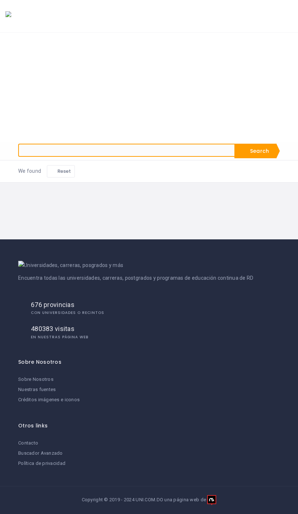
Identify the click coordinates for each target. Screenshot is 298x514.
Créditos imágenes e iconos (49, 399)
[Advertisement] (149, 87)
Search (259, 151)
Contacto (28, 443)
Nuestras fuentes (37, 389)
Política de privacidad (41, 463)
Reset (63, 171)
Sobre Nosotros (35, 379)
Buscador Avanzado (40, 453)
